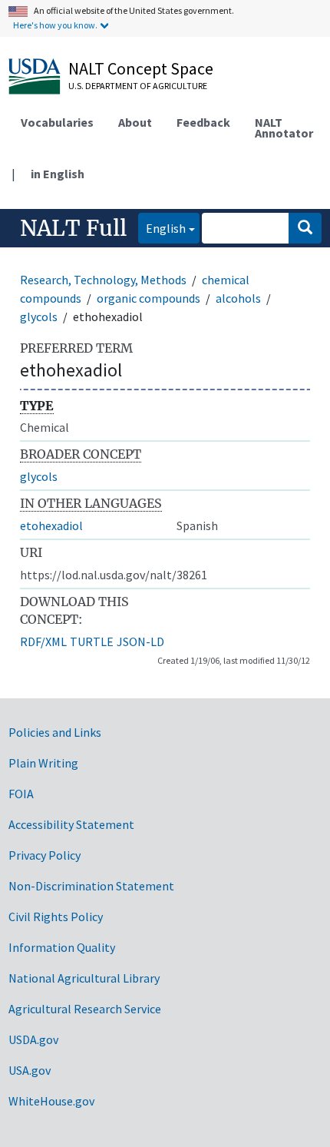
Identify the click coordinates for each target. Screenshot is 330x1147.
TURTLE (92, 641)
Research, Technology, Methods (103, 279)
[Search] (305, 228)
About (135, 122)
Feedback (203, 122)
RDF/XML (43, 641)
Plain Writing (43, 763)
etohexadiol (51, 525)
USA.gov (29, 1070)
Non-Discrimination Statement (91, 885)
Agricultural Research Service (84, 1008)
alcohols (238, 298)
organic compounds (148, 298)
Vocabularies (57, 122)
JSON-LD (140, 641)
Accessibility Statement (71, 824)
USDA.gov (33, 1039)
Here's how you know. (55, 25)
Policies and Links (54, 732)
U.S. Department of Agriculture (137, 85)
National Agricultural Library (84, 978)
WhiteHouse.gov (51, 1101)
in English (57, 173)
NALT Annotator (284, 127)
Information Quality (61, 947)
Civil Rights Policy (55, 916)
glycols (39, 316)
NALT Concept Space (140, 68)
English (162, 228)
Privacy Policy (44, 855)
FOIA (21, 793)
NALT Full (73, 228)
